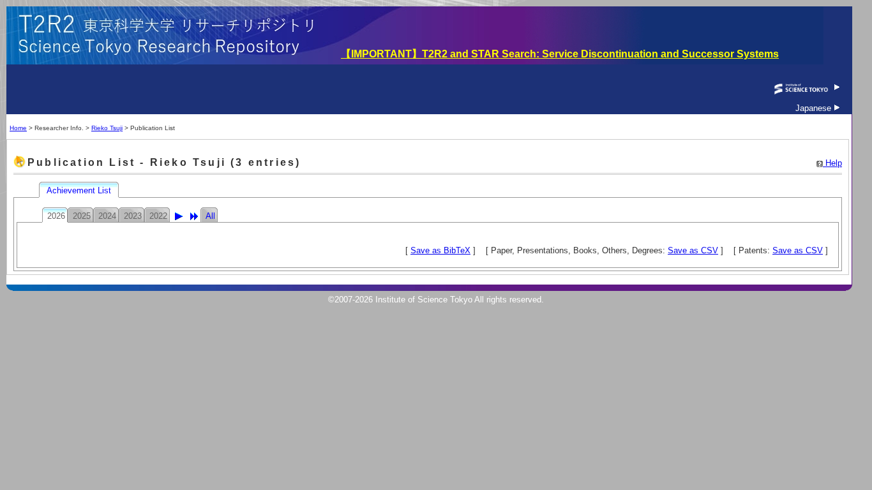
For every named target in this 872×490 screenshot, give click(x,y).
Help (832, 163)
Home (18, 127)
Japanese (814, 108)
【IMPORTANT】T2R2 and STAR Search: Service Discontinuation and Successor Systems (560, 53)
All (210, 216)
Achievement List (80, 190)
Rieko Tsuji (107, 127)
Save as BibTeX (440, 250)
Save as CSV (693, 250)
